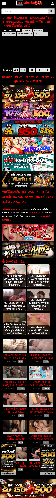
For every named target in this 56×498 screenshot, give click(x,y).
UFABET (7, 77)
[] (51, 11)
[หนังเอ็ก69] (28, 3)
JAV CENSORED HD (25, 34)
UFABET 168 (31, 77)
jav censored (37, 212)
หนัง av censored (41, 34)
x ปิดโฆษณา (8, 473)
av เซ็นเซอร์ (38, 30)
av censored (27, 30)
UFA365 (17, 77)
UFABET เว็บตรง (32, 81)
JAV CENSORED (11, 30)
